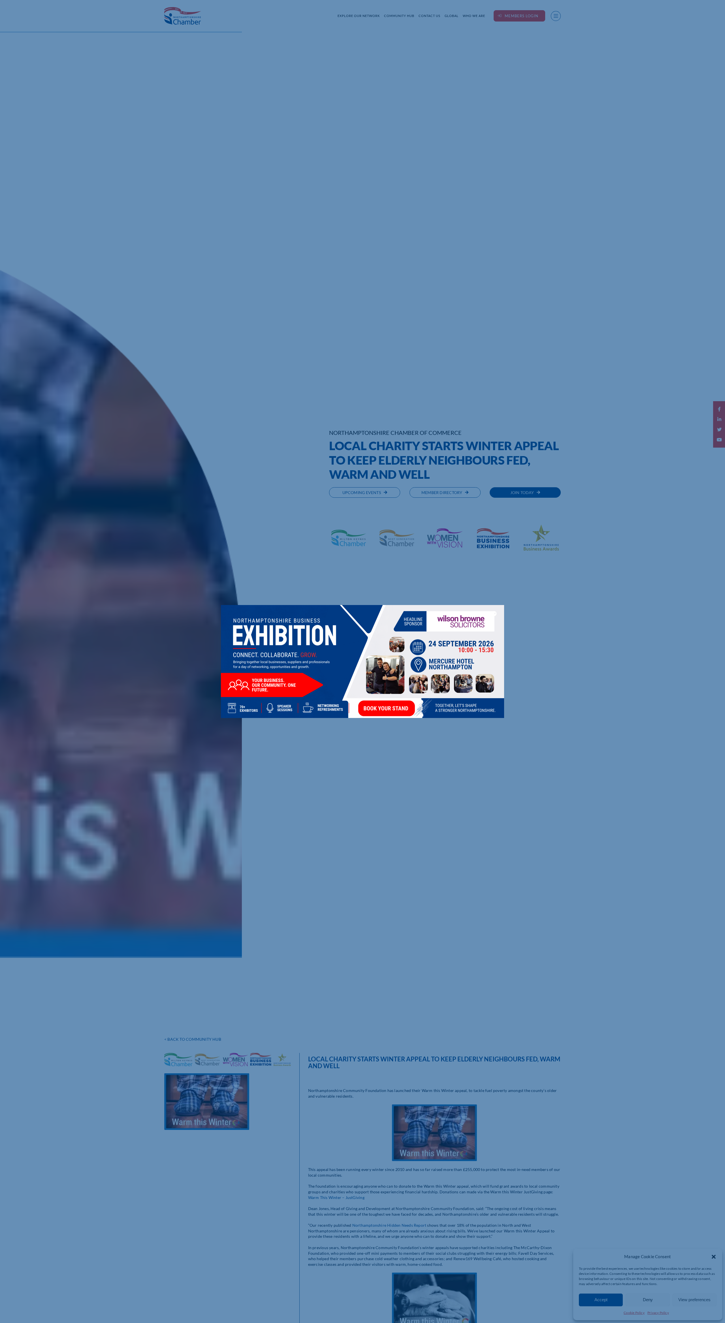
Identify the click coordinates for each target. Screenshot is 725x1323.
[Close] (494, 613)
